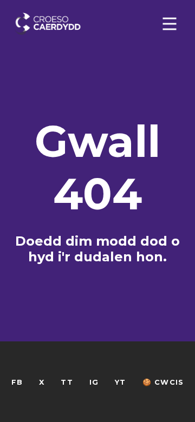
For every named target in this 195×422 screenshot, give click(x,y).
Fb (17, 382)
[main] (97, 211)
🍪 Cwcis (163, 382)
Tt (67, 382)
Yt (120, 382)
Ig (94, 382)
